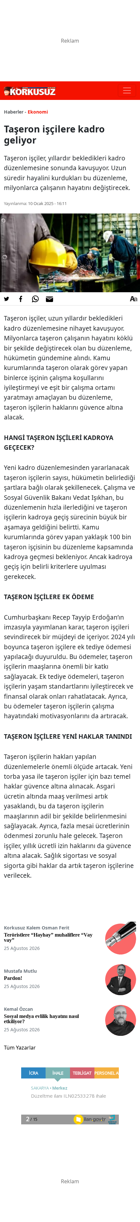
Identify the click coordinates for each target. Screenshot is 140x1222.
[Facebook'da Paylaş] (20, 298)
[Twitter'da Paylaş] (6, 298)
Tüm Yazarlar (20, 1047)
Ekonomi (38, 112)
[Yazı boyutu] (133, 298)
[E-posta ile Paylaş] (49, 298)
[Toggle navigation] (127, 90)
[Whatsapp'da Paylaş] (35, 298)
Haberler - (15, 112)
